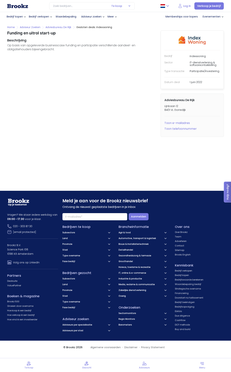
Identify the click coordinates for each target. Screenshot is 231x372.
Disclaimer (131, 347)
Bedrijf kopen (15, 16)
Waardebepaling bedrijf (188, 284)
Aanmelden (138, 216)
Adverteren (181, 241)
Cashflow (180, 320)
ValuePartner (14, 285)
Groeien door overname (20, 306)
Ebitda (178, 311)
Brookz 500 (13, 301)
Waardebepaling (66, 16)
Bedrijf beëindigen (185, 302)
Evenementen (212, 16)
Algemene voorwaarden (105, 347)
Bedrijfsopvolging (184, 306)
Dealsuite (12, 280)
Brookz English (183, 254)
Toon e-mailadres (177, 123)
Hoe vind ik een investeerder (22, 319)
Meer (111, 16)
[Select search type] (129, 6)
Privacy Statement (153, 347)
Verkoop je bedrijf (209, 6)
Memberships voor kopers (181, 16)
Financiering (182, 293)
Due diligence (182, 315)
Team (178, 236)
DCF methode (182, 324)
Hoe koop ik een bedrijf (19, 310)
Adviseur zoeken (91, 16)
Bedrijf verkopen (39, 16)
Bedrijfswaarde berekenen (189, 279)
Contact (179, 245)
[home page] (17, 6)
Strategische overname (188, 288)
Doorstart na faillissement (189, 297)
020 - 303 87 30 (22, 226)
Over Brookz (181, 232)
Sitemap (179, 250)
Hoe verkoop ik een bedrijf (21, 315)
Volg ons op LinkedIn (26, 262)
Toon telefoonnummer (180, 129)
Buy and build (182, 329)
